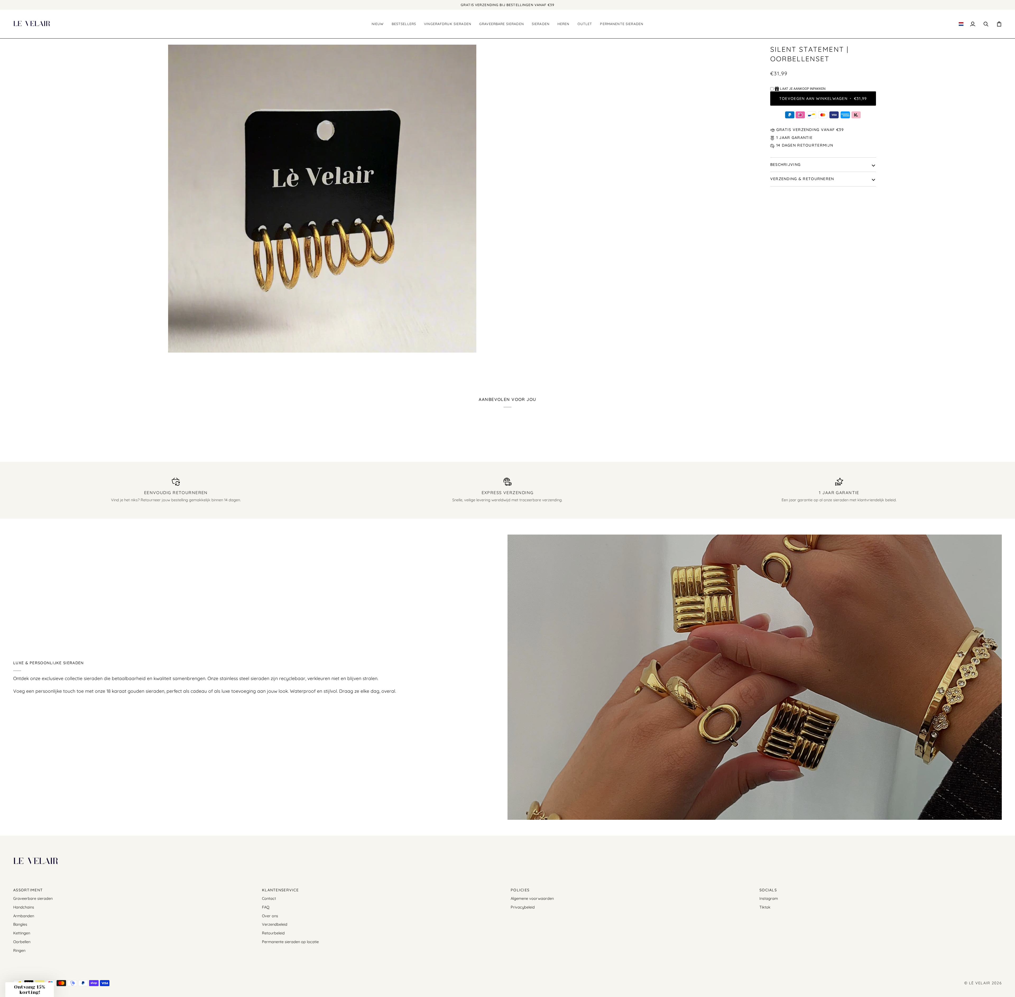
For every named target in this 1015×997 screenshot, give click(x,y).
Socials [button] (768, 890)
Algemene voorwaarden (532, 898)
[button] (404, 24)
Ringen (19, 950)
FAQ (265, 907)
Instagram (768, 898)
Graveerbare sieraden (33, 898)
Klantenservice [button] (280, 890)
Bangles (20, 924)
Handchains (23, 907)
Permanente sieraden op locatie (290, 941)
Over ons (270, 915)
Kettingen (21, 932)
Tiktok (765, 907)
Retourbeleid (273, 932)
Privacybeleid (523, 907)
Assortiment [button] (28, 890)
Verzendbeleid (274, 924)
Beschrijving (785, 164)
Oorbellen (21, 941)
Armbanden (23, 915)
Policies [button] (520, 890)
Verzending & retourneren (802, 178)
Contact (269, 898)
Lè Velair (979, 983)
